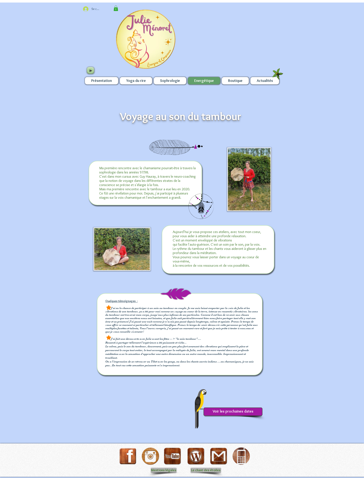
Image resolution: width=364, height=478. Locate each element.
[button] (116, 8)
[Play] (90, 70)
